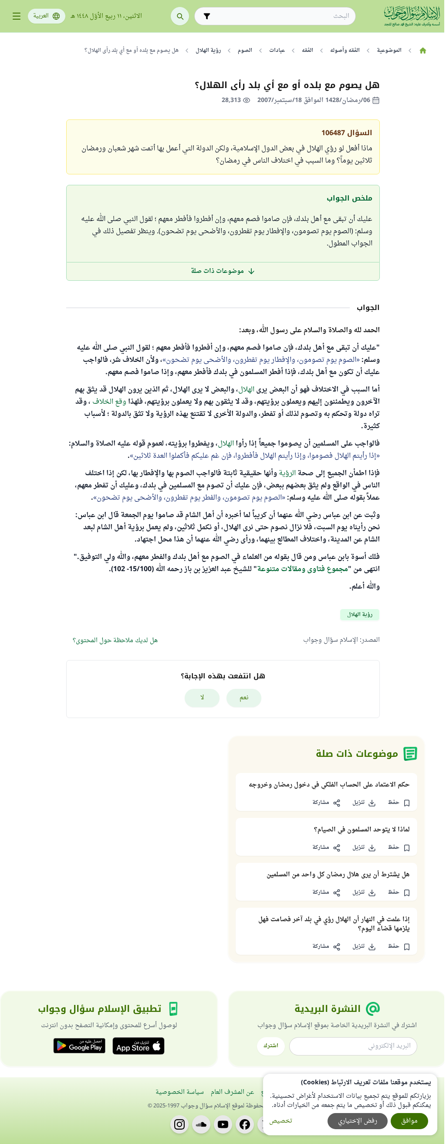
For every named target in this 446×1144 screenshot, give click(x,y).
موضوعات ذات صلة (217, 271)
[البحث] (180, 16)
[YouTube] (223, 1124)
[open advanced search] (207, 16)
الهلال (246, 389)
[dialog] (350, 1104)
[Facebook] (245, 1124)
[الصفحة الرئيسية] (422, 50)
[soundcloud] (201, 1124)
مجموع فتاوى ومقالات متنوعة (302, 569)
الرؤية (286, 473)
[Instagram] (179, 1124)
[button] (399, 803)
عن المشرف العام (232, 1092)
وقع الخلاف (109, 402)
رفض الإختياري (357, 1121)
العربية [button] (41, 16)
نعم (244, 698)
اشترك (271, 1046)
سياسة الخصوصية (179, 1092)
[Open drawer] (16, 16)
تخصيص (280, 1121)
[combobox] (281, 16)
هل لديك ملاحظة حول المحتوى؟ (115, 641)
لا (202, 698)
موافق (409, 1121)
